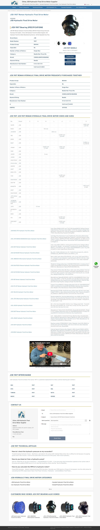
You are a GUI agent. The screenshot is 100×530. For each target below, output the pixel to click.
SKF (52, 385)
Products (13, 10)
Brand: (12, 57)
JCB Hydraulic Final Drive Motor (52, 7)
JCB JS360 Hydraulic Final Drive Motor (22, 318)
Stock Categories (24, 7)
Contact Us (16, 527)
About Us (10, 527)
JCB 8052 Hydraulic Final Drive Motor (21, 332)
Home (14, 7)
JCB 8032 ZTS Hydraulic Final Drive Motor (22, 231)
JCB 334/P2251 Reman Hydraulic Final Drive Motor (25, 265)
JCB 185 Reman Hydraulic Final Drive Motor (23, 279)
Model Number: (14, 41)
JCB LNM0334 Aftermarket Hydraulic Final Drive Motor (26, 259)
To (42, 413)
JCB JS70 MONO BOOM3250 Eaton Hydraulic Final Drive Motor (28, 239)
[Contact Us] (96, 265)
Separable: (13, 47)
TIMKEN (13, 392)
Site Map (22, 527)
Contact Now (70, 56)
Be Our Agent (70, 64)
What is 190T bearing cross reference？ (70, 53)
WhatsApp (70, 60)
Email (43, 410)
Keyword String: (14, 60)
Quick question (46, 420)
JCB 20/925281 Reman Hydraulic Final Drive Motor (25, 253)
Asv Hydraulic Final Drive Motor (82, 7)
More (50, 489)
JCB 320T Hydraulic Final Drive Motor (21, 325)
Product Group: (14, 44)
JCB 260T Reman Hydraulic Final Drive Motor (23, 311)
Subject (43, 417)
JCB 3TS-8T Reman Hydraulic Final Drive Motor (24, 286)
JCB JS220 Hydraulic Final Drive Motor (22, 305)
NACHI (12, 396)
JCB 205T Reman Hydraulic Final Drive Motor (23, 247)
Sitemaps (27, 527)
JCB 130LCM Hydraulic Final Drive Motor (22, 292)
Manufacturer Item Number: (18, 64)
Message (43, 424)
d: (10, 67)
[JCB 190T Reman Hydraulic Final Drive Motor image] (70, 26)
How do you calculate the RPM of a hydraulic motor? (30, 467)
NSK (12, 385)
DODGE (53, 396)
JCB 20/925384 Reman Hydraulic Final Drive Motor (25, 272)
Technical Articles (38, 7)
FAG (52, 389)
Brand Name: (14, 38)
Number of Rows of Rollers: (18, 51)
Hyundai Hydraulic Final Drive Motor (67, 7)
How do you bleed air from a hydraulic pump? (28, 459)
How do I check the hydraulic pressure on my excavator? (32, 452)
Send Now (57, 438)
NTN (12, 389)
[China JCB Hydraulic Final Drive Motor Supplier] (14, 2)
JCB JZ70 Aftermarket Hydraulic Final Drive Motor (25, 299)
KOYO (52, 392)
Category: (13, 54)
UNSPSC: (12, 107)
